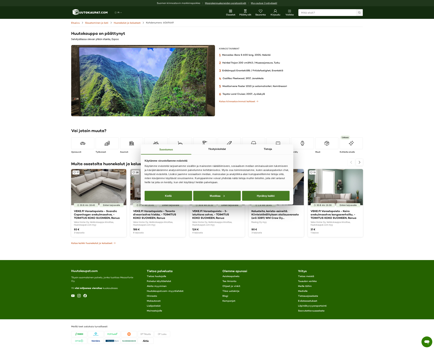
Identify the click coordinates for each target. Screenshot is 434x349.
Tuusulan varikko (307, 281)
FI (118, 12)
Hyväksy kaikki (265, 195)
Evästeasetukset (307, 300)
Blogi (225, 295)
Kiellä (168, 195)
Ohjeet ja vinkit (231, 286)
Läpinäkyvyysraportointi (312, 305)
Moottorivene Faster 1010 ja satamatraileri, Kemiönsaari (254, 86)
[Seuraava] (359, 162)
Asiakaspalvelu (230, 276)
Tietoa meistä (306, 276)
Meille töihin (305, 286)
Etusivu (75, 22)
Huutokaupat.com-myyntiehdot (165, 290)
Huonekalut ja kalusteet (127, 22)
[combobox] (330, 12)
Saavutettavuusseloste (311, 310)
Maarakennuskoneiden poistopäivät (225, 3)
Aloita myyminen (156, 286)
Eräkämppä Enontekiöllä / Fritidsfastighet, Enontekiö (252, 70)
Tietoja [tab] (268, 149)
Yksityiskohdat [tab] (217, 149)
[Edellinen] (351, 162)
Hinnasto (152, 295)
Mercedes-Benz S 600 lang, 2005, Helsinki (246, 54)
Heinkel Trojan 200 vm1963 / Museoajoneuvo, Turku (251, 62)
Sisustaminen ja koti (96, 22)
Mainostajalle (154, 310)
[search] (359, 12)
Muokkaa (215, 195)
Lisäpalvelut (154, 305)
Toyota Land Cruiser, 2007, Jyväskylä (243, 93)
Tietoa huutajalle (156, 276)
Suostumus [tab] (166, 149)
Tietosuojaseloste (308, 295)
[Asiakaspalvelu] (426, 341)
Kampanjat (228, 300)
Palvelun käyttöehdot (159, 281)
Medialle (303, 290)
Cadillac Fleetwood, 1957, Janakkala (243, 78)
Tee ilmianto (229, 281)
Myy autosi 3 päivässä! (264, 3)
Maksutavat (154, 300)
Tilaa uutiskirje (230, 290)
